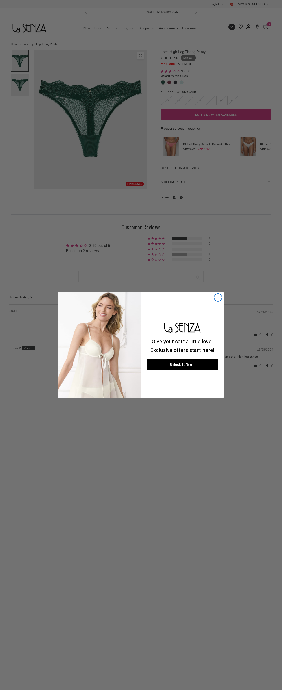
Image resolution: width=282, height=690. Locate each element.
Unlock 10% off (182, 364)
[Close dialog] (218, 297)
